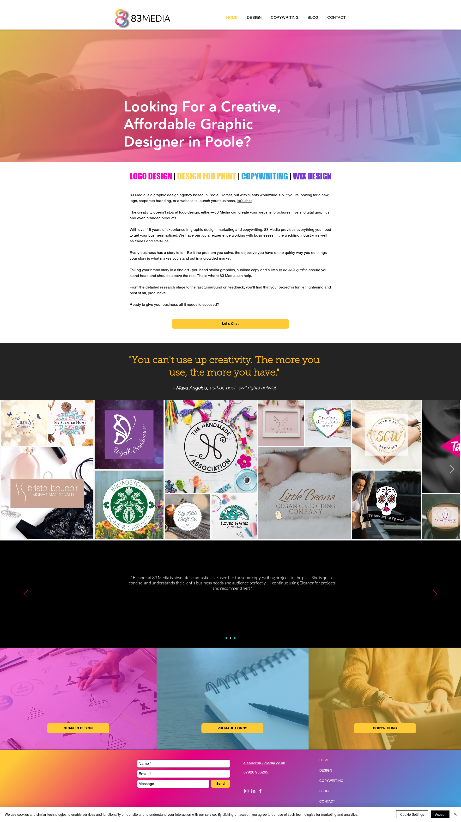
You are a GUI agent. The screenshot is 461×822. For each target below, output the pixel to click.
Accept (440, 814)
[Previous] (26, 594)
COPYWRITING (264, 176)
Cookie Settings (412, 814)
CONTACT (327, 801)
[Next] (435, 594)
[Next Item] (452, 469)
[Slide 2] (230, 638)
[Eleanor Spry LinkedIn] (253, 791)
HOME (324, 760)
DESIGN (325, 770)
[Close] (455, 814)
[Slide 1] (226, 638)
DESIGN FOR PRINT (206, 176)
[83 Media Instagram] (246, 791)
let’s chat (244, 200)
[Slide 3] (235, 638)
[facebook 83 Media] (260, 791)
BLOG (324, 791)
